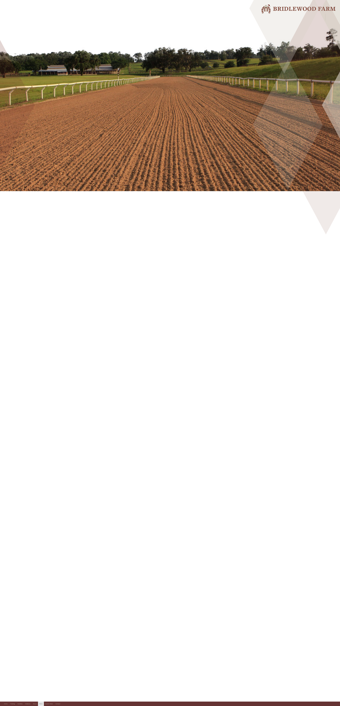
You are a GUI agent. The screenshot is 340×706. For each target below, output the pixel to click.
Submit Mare (49, 703)
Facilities (20, 703)
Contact (58, 703)
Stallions (27, 703)
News (41, 703)
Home (6, 703)
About (35, 703)
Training (12, 703)
